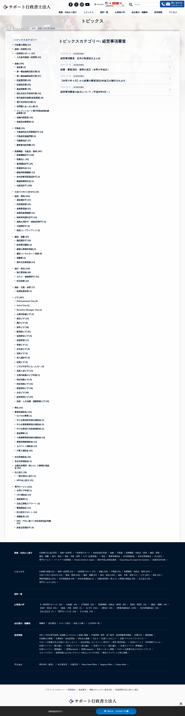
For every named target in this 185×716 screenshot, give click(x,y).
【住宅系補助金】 (148, 608)
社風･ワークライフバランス (132, 638)
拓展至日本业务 (159, 560)
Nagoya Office (106, 664)
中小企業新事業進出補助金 (30, 424)
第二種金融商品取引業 (29, 76)
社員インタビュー (109, 638)
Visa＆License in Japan (84, 560)
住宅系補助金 (23, 457)
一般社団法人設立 (26, 476)
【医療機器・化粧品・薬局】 (111, 604)
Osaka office (121, 664)
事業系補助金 (23, 412)
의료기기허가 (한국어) (27, 192)
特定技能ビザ (25, 384)
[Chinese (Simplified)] (114, 3)
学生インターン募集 (105, 649)
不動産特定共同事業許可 (30, 132)
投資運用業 (24, 80)
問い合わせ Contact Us (115, 711)
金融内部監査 (25, 117)
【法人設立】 (46, 611)
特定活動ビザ (24, 379)
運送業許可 (24, 200)
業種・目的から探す (68, 12)
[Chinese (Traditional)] (117, 3)
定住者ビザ (23, 349)
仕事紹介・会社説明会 (65, 638)
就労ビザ (23, 318)
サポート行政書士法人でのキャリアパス (134, 649)
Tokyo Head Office (89, 664)
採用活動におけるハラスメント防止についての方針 (77, 653)
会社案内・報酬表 (140, 12)
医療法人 (23, 159)
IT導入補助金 (25, 450)
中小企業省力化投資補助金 (30, 429)
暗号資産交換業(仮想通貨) (30, 98)
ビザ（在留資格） (90, 556)
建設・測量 (22, 237)
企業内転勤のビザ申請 (28, 375)
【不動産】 (87, 604)
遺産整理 (22, 499)
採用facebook (72, 649)
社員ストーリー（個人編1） (51, 646)
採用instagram (87, 649)
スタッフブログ (46, 653)
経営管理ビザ (25, 397)
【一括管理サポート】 (50, 604)
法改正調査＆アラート (28, 503)
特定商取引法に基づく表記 (126, 690)
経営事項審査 (24, 245)
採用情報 (158, 12)
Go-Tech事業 (24, 416)
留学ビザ (23, 327)
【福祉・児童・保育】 (71, 608)
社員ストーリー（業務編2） (51, 649)
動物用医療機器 (26, 172)
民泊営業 (23, 281)
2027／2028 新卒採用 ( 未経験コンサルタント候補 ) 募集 (63, 635)
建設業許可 (24, 240)
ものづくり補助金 (27, 446)
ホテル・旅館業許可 (28, 276)
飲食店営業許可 (25, 527)
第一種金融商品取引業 (28, 71)
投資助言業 (24, 84)
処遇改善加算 (24, 291)
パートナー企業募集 (62, 560)
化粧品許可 (24, 185)
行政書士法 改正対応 (48, 553)
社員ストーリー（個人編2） (78, 646)
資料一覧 (104, 12)
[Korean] (121, 3)
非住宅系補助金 (23, 461)
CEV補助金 (24, 495)
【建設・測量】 (158, 604)
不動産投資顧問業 (26, 136)
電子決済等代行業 (26, 102)
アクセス (173, 12)
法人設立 (21, 472)
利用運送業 (24, 204)
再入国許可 (23, 358)
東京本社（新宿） (46, 664)
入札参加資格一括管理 (29, 57)
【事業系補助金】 (126, 608)
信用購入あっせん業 (27, 106)
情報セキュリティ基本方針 (100, 690)
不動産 (20, 128)
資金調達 (22, 433)
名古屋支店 (62, 664)
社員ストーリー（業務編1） (132, 646)
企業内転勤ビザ (25, 314)
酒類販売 (23, 516)
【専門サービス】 (66, 611)
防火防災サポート (27, 512)
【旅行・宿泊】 (48, 608)
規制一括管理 (23, 49)
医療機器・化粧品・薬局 (28, 151)
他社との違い (79, 623)
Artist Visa (23, 305)
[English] (107, 3)
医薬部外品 (24, 168)
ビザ (19, 297)
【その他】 (86, 611)
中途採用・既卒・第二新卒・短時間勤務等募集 (111, 635)
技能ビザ (22, 362)
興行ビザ (22, 323)
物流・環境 (22, 196)
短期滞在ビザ (24, 336)
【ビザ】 (91, 608)
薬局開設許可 (25, 164)
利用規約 (71, 690)
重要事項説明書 (26, 145)
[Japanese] (110, 3)
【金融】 (71, 604)
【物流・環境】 (138, 604)
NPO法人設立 (25, 480)
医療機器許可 (25, 155)
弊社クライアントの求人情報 (115, 653)
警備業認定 (24, 508)
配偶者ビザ (24, 331)
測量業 (21, 258)
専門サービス (23, 487)
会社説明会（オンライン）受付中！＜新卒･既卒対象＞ (103, 642)
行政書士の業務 (46, 638)
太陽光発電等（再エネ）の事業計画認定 (116, 579)
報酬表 (42, 623)
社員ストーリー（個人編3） (105, 646)
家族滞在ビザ (25, 388)
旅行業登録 (24, 272)
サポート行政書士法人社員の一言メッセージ (58, 642)
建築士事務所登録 (26, 249)
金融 (19, 63)
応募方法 (138, 635)
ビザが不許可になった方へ (30, 366)
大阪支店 (74, 664)
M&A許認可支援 (100, 553)
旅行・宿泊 (22, 268)
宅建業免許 (24, 140)
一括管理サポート (25, 53)
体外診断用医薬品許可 (28, 177)
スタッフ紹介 (64, 623)
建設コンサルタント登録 (29, 253)
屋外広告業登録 (26, 262)
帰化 (19, 407)
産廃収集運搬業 (26, 213)
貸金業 (21, 67)
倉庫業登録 (24, 208)
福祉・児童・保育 (25, 287)
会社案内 (52, 623)
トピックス (88, 12)
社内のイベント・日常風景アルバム (145, 642)
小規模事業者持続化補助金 (31, 437)
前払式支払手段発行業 (29, 93)
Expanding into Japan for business (134, 560)
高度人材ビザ (25, 371)
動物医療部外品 (25, 181)
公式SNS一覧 (94, 623)
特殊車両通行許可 (27, 217)
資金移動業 (24, 89)
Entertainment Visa (27, 301)
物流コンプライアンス (28, 230)
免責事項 (82, 690)
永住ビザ (23, 392)
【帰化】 (106, 608)
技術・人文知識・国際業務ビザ (33, 401)
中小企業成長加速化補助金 (30, 420)
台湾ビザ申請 (24, 490)
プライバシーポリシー (55, 690)
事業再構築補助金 (27, 442)
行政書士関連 (23, 45)
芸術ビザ (22, 353)
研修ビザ (22, 345)
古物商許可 (23, 226)
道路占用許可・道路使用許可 (31, 222)
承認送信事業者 (25, 122)
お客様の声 (120, 12)
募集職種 (149, 635)
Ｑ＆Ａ (95, 638)
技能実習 (23, 340)
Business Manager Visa (29, 310)
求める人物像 (83, 638)
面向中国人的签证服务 (107, 560)
